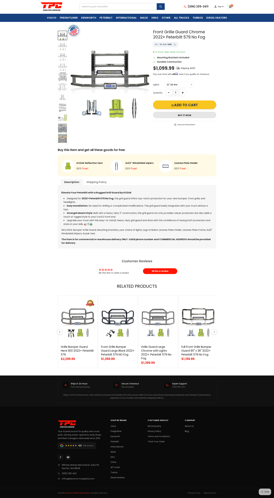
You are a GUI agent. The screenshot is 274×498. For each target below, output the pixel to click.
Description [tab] (71, 182)
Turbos (198, 17)
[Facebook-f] (60, 457)
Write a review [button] (160, 271)
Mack (144, 17)
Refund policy (154, 426)
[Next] (214, 332)
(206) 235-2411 (69, 473)
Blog (187, 431)
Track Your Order (156, 441)
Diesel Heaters (216, 17)
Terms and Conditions (159, 436)
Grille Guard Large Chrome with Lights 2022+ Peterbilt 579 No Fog (156, 352)
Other (166, 17)
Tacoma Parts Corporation (77, 493)
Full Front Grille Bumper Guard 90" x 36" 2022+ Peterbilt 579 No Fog (196, 350)
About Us (189, 426)
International (126, 17)
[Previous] (59, 332)
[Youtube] (68, 457)
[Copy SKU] (175, 44)
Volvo (51, 17)
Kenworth (88, 17)
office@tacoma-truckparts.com (78, 478)
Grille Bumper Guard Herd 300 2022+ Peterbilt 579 (77, 350)
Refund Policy (210, 493)
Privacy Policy (154, 431)
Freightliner (69, 17)
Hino (155, 17)
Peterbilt (106, 17)
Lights (156, 84)
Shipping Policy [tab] (96, 182)
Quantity (157, 92)
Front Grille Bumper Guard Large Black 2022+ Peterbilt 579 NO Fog (118, 350)
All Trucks (181, 17)
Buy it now (184, 115)
